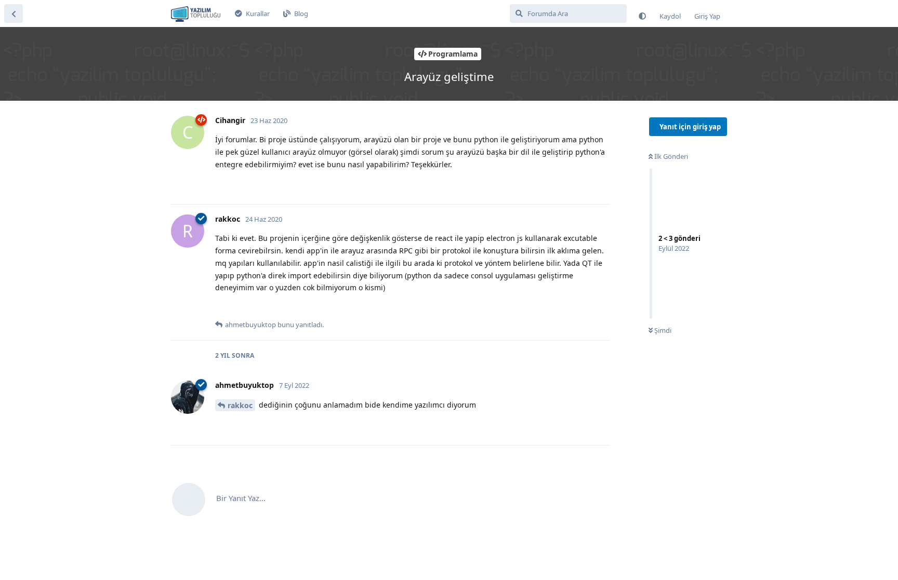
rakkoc (240, 405)
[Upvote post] (221, 185)
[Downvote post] (242, 185)
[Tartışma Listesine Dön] (13, 13)
